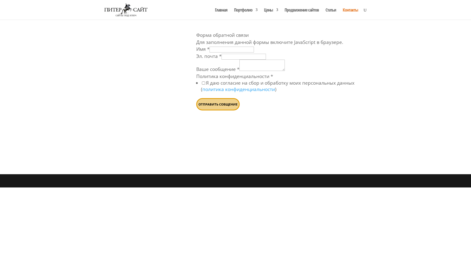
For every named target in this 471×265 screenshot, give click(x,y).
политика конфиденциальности (238, 89)
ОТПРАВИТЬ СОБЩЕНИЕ (217, 104)
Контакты (350, 10)
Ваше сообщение (217, 69)
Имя (202, 49)
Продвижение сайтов (302, 10)
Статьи (331, 10)
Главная (221, 10)
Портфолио (243, 10)
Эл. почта (209, 56)
